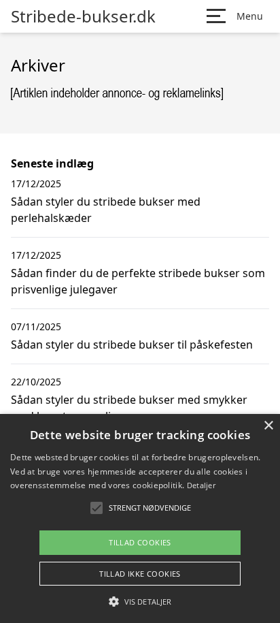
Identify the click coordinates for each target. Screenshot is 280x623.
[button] (140, 601)
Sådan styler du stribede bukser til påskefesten (132, 344)
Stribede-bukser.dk (83, 16)
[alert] (140, 518)
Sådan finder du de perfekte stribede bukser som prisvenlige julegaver (138, 281)
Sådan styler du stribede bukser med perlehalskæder (105, 209)
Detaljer (201, 485)
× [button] (268, 426)
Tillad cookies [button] (140, 542)
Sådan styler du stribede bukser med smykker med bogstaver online (129, 408)
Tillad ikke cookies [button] (140, 574)
